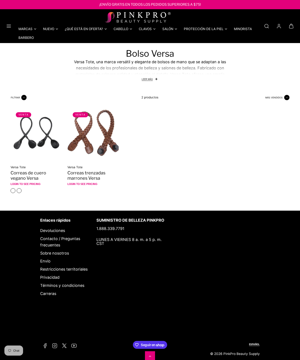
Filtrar (15, 97)
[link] (279, 26)
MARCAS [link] (25, 29)
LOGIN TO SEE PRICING (25, 184)
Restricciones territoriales (64, 269)
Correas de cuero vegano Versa (28, 175)
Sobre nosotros (54, 253)
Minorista (243, 29)
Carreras (48, 293)
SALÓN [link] (167, 29)
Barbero (26, 38)
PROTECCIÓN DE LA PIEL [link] (203, 29)
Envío (45, 261)
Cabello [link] (121, 29)
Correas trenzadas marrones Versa (86, 175)
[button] (9, 26)
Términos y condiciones (62, 285)
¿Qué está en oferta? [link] (84, 29)
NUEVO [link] (48, 29)
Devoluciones (52, 230)
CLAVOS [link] (145, 29)
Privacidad (50, 277)
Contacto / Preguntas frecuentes (60, 241)
